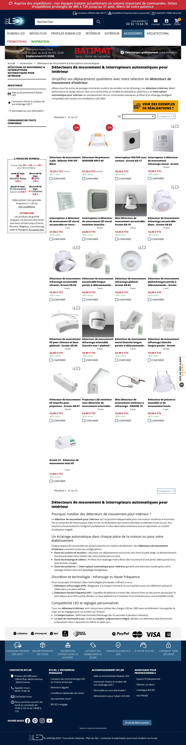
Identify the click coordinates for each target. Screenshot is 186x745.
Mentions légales (60, 687)
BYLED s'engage (59, 704)
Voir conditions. (26, 206)
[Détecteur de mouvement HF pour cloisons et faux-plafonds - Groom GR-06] (65, 321)
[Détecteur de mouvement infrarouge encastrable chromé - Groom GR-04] (65, 261)
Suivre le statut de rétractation (93, 728)
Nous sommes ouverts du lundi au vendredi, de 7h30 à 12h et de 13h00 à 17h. (29, 706)
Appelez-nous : (23, 689)
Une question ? (137, 22)
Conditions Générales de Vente (67, 693)
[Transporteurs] (49, 634)
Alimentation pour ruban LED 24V (112, 696)
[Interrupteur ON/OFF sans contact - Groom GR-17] (131, 140)
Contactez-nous (23, 696)
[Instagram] (42, 721)
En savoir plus (36, 229)
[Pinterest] (35, 721)
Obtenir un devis (145, 684)
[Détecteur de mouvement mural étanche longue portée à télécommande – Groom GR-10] (131, 321)
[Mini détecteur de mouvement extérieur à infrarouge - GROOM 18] (131, 382)
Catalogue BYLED (145, 690)
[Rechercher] (98, 22)
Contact (155, 24)
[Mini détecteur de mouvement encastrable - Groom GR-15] (131, 200)
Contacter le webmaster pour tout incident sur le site (128, 738)
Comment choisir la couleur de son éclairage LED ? (110, 683)
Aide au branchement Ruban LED (111, 676)
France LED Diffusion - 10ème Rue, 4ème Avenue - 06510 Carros (29, 679)
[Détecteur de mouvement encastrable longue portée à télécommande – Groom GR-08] (98, 261)
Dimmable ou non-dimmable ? (110, 690)
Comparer (59, 178)
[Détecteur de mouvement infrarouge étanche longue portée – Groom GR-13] (164, 321)
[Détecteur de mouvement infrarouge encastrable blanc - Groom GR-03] (164, 200)
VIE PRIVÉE (142, 695)
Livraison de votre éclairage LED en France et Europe (68, 680)
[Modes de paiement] (132, 633)
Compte (166, 24)
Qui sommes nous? (61, 698)
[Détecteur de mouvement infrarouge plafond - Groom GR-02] (131, 261)
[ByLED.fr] (16, 21)
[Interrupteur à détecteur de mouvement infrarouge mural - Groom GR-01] (164, 140)
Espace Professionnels (148, 679)
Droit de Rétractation (137, 722)
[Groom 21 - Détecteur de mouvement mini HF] (65, 442)
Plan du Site (92, 738)
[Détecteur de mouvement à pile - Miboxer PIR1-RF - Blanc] (65, 140)
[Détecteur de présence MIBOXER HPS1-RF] (98, 140)
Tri (119, 116)
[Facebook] (27, 721)
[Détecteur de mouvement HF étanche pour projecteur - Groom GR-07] (65, 382)
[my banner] (93, 52)
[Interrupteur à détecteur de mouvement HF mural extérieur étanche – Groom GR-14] (98, 200)
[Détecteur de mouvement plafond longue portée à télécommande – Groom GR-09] (164, 261)
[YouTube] (49, 721)
